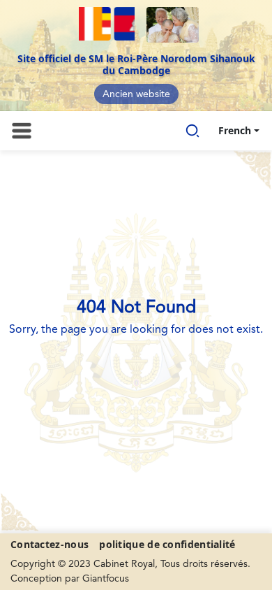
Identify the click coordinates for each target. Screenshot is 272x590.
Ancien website (136, 94)
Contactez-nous (49, 544)
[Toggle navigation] (21, 131)
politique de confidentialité (167, 544)
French (234, 130)
